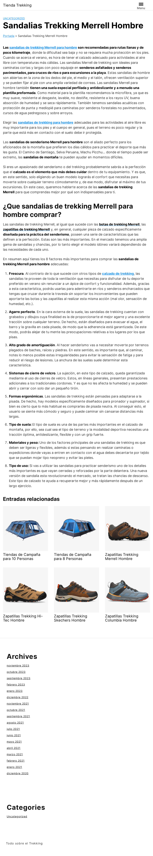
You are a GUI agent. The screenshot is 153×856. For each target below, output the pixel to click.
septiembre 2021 (18, 716)
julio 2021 (13, 728)
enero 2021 (14, 767)
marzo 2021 (15, 754)
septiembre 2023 (18, 678)
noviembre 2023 (18, 665)
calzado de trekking (118, 274)
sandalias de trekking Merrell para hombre (43, 47)
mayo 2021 (14, 741)
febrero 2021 (16, 760)
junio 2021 (14, 735)
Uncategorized (14, 18)
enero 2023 (15, 690)
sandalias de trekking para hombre (45, 122)
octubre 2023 (16, 671)
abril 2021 (14, 747)
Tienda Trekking (17, 5)
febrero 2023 (16, 684)
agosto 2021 (15, 722)
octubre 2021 (16, 709)
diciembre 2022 (17, 697)
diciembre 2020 (18, 773)
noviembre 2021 (18, 703)
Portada (8, 36)
